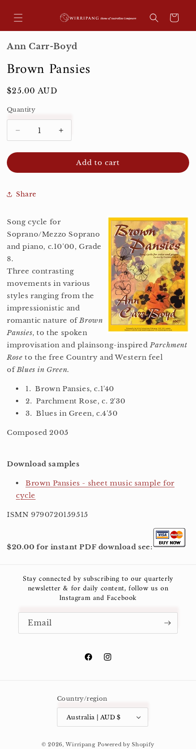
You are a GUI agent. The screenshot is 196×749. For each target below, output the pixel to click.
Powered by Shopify (126, 744)
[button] (18, 18)
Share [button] (26, 194)
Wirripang (80, 744)
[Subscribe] (167, 623)
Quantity (21, 110)
